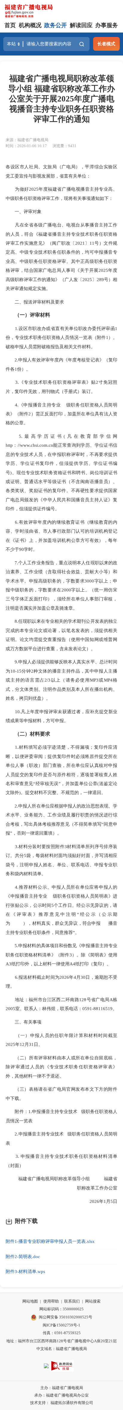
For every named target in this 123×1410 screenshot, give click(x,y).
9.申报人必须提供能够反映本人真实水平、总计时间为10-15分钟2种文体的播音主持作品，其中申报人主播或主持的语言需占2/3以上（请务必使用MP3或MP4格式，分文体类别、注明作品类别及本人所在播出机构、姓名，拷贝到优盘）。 (61, 680)
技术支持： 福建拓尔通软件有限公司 (61, 1402)
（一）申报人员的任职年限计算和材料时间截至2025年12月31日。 (61, 1040)
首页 (10, 25)
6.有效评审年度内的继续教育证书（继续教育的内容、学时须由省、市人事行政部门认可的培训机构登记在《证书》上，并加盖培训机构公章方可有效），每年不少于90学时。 (61, 536)
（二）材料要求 (32, 734)
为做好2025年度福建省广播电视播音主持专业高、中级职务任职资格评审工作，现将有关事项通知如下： (61, 194)
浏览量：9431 (64, 146)
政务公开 (55, 25)
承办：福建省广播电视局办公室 (61, 1395)
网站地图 (30, 1301)
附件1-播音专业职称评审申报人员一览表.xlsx (50, 1241)
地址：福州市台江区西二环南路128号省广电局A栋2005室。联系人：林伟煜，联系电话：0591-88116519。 (61, 1004)
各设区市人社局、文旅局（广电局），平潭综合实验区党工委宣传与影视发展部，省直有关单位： (61, 171)
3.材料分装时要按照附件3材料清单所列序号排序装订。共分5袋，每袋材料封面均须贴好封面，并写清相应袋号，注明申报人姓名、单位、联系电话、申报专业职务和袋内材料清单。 (61, 860)
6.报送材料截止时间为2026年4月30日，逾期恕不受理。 (61, 982)
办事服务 (106, 25)
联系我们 (72, 1301)
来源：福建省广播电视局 (27, 140)
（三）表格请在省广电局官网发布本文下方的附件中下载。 (61, 1094)
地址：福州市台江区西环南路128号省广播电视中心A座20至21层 (61, 1341)
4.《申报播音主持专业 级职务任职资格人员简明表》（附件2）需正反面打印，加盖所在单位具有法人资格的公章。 (61, 414)
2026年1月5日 (98, 1201)
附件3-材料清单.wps (25, 1271)
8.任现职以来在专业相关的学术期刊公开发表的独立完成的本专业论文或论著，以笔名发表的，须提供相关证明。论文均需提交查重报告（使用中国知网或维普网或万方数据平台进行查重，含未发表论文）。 (61, 635)
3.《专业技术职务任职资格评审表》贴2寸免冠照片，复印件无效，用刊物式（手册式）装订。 (61, 387)
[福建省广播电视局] (28, 10)
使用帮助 (51, 1301)
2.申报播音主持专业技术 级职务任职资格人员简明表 (61, 1138)
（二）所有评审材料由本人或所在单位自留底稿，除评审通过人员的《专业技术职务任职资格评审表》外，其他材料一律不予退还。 (61, 1066)
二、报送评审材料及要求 (35, 301)
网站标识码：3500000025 (61, 1309)
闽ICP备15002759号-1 (61, 1325)
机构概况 (30, 25)
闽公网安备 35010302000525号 (65, 1317)
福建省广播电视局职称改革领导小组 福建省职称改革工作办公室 (63, 1183)
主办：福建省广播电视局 (61, 1388)
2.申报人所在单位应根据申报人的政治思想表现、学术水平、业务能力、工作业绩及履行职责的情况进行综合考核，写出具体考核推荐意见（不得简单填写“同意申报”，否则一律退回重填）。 (61, 819)
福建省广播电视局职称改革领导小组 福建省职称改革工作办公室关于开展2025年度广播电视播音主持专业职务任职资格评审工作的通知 (61, 99)
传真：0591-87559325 (62, 1333)
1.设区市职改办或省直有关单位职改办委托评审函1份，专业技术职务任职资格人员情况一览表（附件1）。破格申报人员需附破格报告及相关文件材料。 (61, 337)
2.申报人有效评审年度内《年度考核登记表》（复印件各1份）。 (61, 364)
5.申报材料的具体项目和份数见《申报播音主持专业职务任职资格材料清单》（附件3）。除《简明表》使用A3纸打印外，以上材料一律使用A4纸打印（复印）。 (61, 954)
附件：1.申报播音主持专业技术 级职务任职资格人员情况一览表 (61, 1116)
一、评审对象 (23, 211)
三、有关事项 (23, 1021)
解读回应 (81, 25)
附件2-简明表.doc (23, 1256)
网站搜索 (93, 1301)
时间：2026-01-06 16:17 (26, 146)
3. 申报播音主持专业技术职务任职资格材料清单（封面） (61, 1161)
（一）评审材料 (32, 315)
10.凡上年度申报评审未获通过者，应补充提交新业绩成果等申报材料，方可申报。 (61, 716)
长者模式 (106, 43)
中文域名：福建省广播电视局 (61, 1348)
